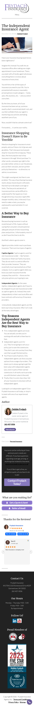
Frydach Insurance (16, 525)
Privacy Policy (13, 702)
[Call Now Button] (29, 702)
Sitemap (23, 702)
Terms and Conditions (21, 699)
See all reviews (10, 534)
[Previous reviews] (3, 551)
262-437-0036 (9, 424)
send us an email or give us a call (16, 464)
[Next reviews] (30, 551)
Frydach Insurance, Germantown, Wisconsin (17, 7)
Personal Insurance (16, 441)
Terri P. (13, 541)
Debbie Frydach (19, 409)
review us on (22, 534)
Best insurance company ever (15, 550)
